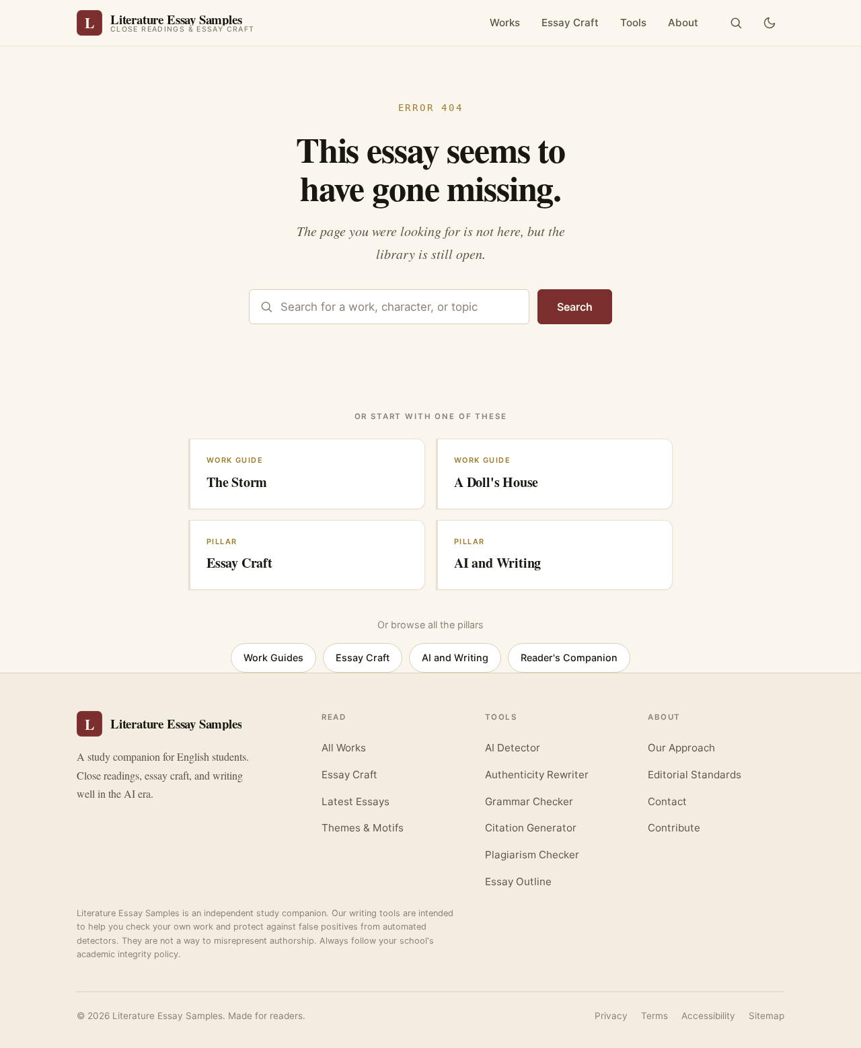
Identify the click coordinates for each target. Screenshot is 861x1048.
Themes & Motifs (363, 827)
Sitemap (766, 1015)
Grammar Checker (529, 801)
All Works (344, 747)
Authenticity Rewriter (537, 774)
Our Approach (681, 747)
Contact (667, 801)
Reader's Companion (569, 657)
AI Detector (512, 747)
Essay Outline (518, 881)
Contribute (674, 827)
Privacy (611, 1015)
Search (575, 306)
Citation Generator (530, 827)
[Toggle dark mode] (769, 23)
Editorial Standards (694, 774)
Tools (633, 22)
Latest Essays (355, 801)
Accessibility (708, 1015)
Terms (654, 1015)
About (683, 22)
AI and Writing (455, 657)
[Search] (736, 23)
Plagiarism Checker (532, 854)
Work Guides (273, 657)
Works (505, 22)
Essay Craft (570, 22)
